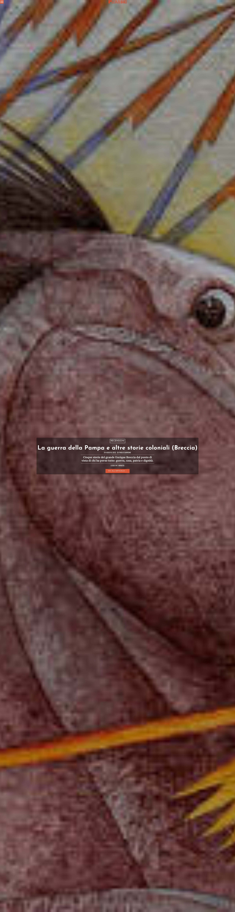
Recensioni (117, 441)
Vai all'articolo (116, 471)
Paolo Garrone (125, 452)
